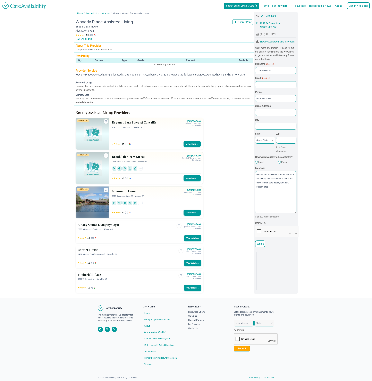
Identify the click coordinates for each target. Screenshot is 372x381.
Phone (284, 162)
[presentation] (277, 231)
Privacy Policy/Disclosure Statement (160, 358)
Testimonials (150, 351)
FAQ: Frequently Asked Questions (159, 345)
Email (260, 162)
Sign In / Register (358, 5)
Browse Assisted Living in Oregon (277, 41)
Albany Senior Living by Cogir (98, 225)
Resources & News (320, 5)
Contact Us (193, 328)
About (338, 5)
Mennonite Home (124, 191)
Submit (260, 243)
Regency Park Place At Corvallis (134, 122)
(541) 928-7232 (194, 190)
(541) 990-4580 (84, 39)
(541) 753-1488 (194, 274)
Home (265, 5)
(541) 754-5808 (194, 121)
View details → (192, 144)
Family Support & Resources (157, 319)
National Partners (196, 320)
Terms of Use (269, 377)
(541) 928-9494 (194, 224)
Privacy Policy (254, 377)
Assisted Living (92, 13)
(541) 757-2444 (194, 249)
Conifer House (88, 250)
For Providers (280, 5)
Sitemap (148, 364)
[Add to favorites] (106, 121)
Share (245, 22)
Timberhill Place (89, 275)
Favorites (300, 5)
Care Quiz (192, 316)
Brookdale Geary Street (128, 157)
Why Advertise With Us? (155, 332)
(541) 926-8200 (194, 155)
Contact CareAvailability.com (157, 339)
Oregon (106, 13)
